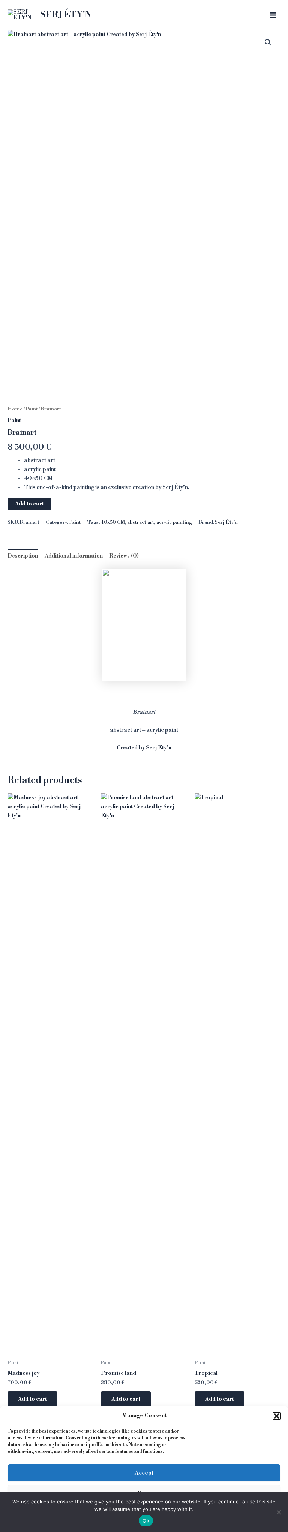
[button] (276, 1416)
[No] (278, 1512)
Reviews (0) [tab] (124, 556)
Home (15, 409)
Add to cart (29, 504)
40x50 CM (112, 522)
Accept (144, 1472)
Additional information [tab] (74, 556)
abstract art (140, 522)
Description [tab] (23, 556)
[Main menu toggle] (273, 14)
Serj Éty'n (226, 522)
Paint (32, 409)
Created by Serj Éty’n (144, 747)
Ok (145, 1521)
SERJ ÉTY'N (66, 14)
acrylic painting (174, 522)
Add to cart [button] (32, 1399)
